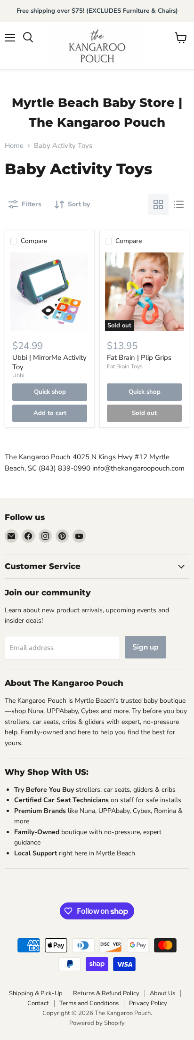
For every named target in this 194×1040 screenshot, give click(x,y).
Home (14, 146)
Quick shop (50, 392)
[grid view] (158, 204)
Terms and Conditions (89, 1003)
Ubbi (18, 375)
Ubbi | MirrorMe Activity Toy (49, 362)
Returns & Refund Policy (106, 993)
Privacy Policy (148, 1003)
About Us (162, 993)
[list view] (179, 204)
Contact (38, 1003)
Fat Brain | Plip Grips (139, 357)
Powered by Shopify (97, 1023)
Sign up (145, 647)
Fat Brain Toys (125, 366)
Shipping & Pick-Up (36, 993)
